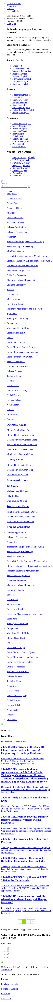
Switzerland (21, 107)
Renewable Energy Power (18, 270)
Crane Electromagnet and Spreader (22, 352)
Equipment (12, 193)
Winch (10, 337)
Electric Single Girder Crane (19, 430)
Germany (20, 100)
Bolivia (19, 134)
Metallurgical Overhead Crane (20, 454)
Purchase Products (9, 984)
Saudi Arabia (23, 157)
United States (21, 123)
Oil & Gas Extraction (16, 275)
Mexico (19, 126)
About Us (11, 6)
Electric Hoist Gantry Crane (19, 465)
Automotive (12, 237)
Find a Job (5, 993)
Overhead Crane (14, 198)
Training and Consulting (17, 318)
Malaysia (19, 76)
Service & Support (9, 989)
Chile (18, 136)
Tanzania (19, 170)
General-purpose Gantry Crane (20, 470)
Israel (18, 175)
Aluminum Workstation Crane (20, 521)
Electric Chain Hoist (16, 333)
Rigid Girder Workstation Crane (21, 516)
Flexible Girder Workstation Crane (22, 512)
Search (4, 183)
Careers (10, 8)
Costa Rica (20, 141)
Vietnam (20, 68)
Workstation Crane (15, 217)
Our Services (12, 294)
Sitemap (20, 929)
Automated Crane (15, 208)
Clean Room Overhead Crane (20, 449)
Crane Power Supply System (20, 357)
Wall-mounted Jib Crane (17, 491)
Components (12, 323)
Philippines (20, 81)
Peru (18, 144)
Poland (18, 97)
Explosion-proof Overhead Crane (22, 444)
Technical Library (15, 376)
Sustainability (13, 11)
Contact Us (12, 414)
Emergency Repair (15, 304)
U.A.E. (21, 160)
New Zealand (21, 79)
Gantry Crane (13, 203)
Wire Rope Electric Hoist (18, 328)
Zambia (19, 173)
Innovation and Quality (17, 390)
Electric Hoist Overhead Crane (20, 435)
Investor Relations (15, 400)
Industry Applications (16, 227)
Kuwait (21, 163)
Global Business (14, 3)
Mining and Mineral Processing (21, 280)
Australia (19, 74)
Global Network (32, 929)
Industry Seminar (14, 371)
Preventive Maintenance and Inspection (24, 309)
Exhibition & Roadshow (18, 366)
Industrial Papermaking (17, 232)
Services (10, 289)
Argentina (20, 131)
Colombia (20, 139)
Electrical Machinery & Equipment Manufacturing (29, 261)
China (17, 66)
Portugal (20, 112)
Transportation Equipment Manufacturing (25, 241)
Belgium (19, 102)
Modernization (13, 299)
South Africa (21, 168)
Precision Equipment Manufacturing (23, 265)
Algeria (21, 165)
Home (9, 191)
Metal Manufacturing (16, 251)
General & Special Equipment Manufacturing (27, 256)
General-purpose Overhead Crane (22, 440)
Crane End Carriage (16, 342)
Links (3, 929)
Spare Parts (12, 313)
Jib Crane (11, 213)
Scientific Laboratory (16, 285)
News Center (13, 405)
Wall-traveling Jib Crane (17, 501)
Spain (18, 105)
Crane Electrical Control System (21, 347)
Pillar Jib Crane (13, 496)
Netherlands (21, 95)
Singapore (20, 84)
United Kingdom (23, 110)
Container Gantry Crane (17, 474)
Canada (19, 146)
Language (11, 23)
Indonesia (21, 71)
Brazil (19, 128)
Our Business (13, 385)
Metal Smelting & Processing (20, 246)
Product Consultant (15, 222)
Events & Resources (16, 361)
